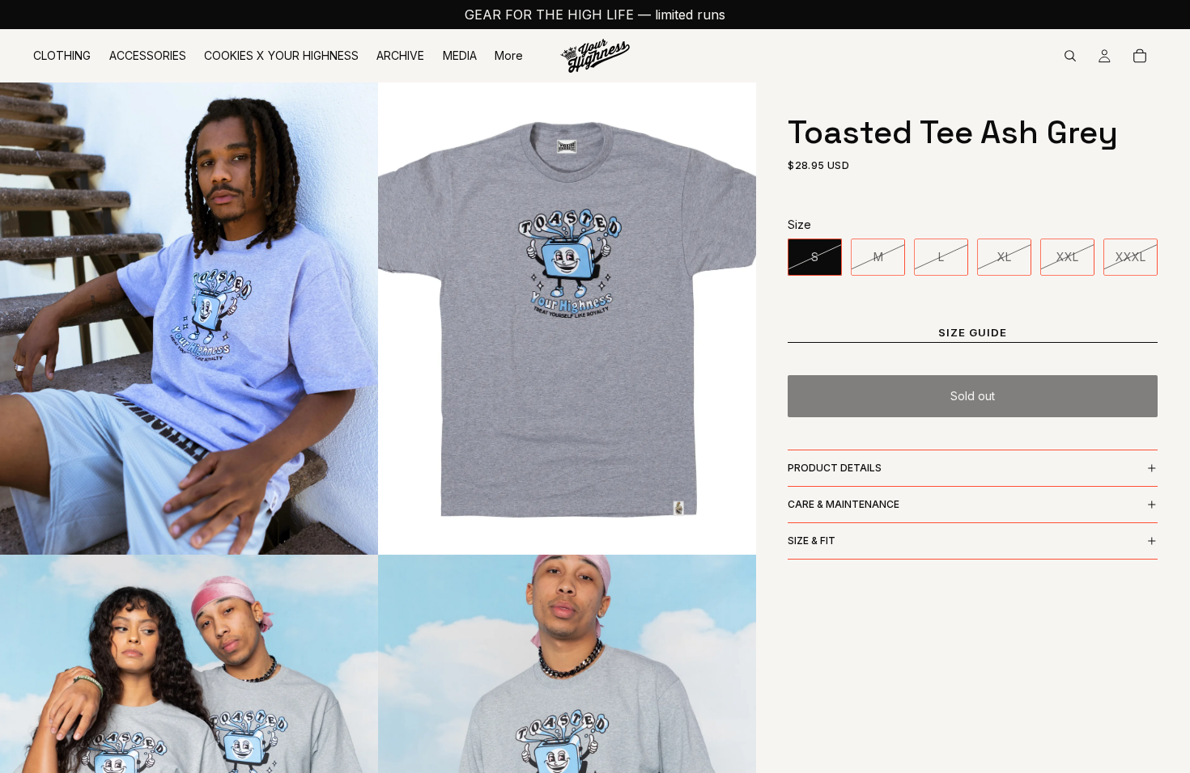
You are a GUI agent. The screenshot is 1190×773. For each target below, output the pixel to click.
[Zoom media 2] (567, 318)
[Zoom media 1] (189, 318)
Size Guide (973, 332)
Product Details (835, 468)
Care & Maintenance (843, 504)
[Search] (1070, 56)
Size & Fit (811, 540)
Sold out (972, 396)
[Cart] (1140, 56)
